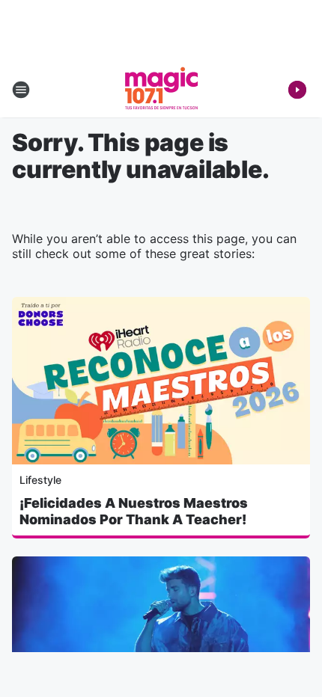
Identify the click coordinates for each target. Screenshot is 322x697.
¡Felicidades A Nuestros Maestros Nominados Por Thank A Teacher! (133, 511)
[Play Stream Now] (297, 90)
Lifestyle (40, 479)
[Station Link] (161, 90)
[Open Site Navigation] (21, 90)
